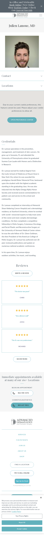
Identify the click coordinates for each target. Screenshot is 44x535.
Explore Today (21, 7)
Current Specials (24, 10)
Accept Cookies (22, 529)
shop (22, 456)
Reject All (22, 522)
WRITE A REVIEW (22, 273)
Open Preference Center (22, 120)
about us (22, 451)
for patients (22, 440)
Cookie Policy (16, 511)
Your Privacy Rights (22, 516)
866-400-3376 (23, 393)
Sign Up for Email (22, 481)
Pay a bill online (22, 473)
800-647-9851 (23, 405)
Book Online (15, 5)
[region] (22, 514)
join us (22, 445)
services (22, 434)
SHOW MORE (22, 359)
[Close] (40, 497)
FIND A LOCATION (22, 464)
